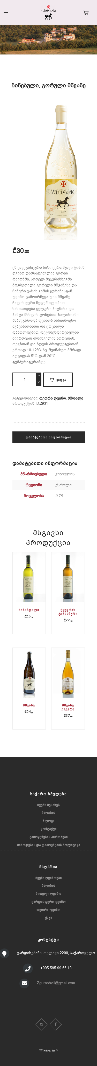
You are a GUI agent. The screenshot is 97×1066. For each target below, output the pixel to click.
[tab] (48, 439)
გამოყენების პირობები (48, 837)
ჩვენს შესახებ (48, 805)
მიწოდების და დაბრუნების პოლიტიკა (48, 845)
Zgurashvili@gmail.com (56, 983)
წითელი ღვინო (48, 894)
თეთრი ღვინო (52, 398)
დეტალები (29, 678)
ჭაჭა (48, 918)
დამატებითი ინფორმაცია (48, 437)
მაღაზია (49, 813)
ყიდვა (61, 379)
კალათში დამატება (29, 586)
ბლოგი (49, 821)
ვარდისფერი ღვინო (49, 902)
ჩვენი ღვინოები (48, 878)
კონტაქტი (49, 829)
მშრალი (75, 398)
